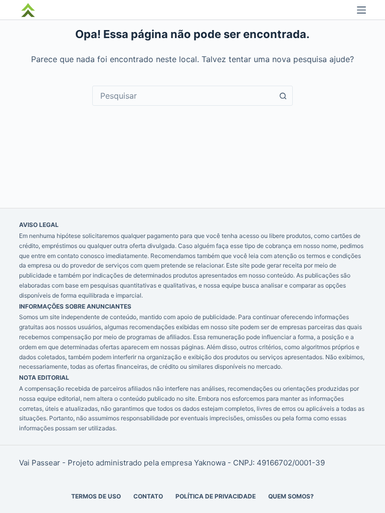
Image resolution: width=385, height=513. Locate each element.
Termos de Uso (96, 496)
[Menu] (361, 10)
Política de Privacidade (215, 496)
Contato (148, 496)
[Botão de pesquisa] (282, 95)
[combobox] (183, 96)
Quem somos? (291, 496)
